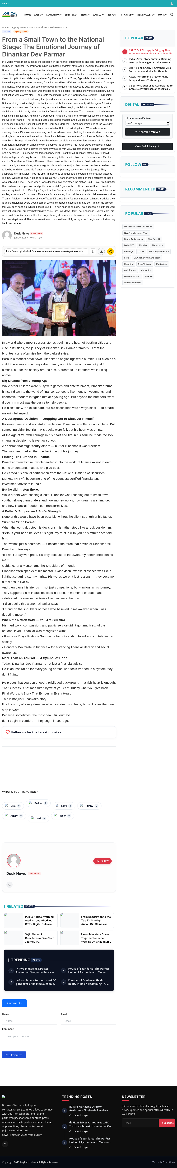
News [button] (84, 14)
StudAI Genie (144, 263)
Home (27, 14)
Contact (6, 3)
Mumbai (143, 245)
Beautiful (128, 263)
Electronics (157, 245)
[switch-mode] (172, 3)
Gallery (39, 14)
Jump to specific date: (138, 118)
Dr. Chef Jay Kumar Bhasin (147, 257)
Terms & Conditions (163, 1162)
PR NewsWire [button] (145, 14)
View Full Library (147, 146)
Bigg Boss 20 (154, 239)
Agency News (19, 27)
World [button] (97, 14)
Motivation (161, 263)
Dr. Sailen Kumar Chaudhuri (138, 226)
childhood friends (132, 282)
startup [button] (126, 14)
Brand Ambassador (133, 239)
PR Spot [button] (111, 14)
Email (64, 1014)
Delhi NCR (129, 245)
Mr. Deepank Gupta (159, 251)
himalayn (128, 251)
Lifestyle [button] (70, 14)
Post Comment (14, 1055)
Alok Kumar (130, 270)
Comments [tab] (14, 1003)
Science (148, 276)
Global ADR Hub (132, 276)
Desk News (16, 874)
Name (5, 1014)
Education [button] (53, 14)
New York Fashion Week (136, 232)
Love (126, 257)
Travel (141, 251)
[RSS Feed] (9, 885)
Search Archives (147, 132)
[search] (172, 14)
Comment (8, 1029)
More (161, 14)
